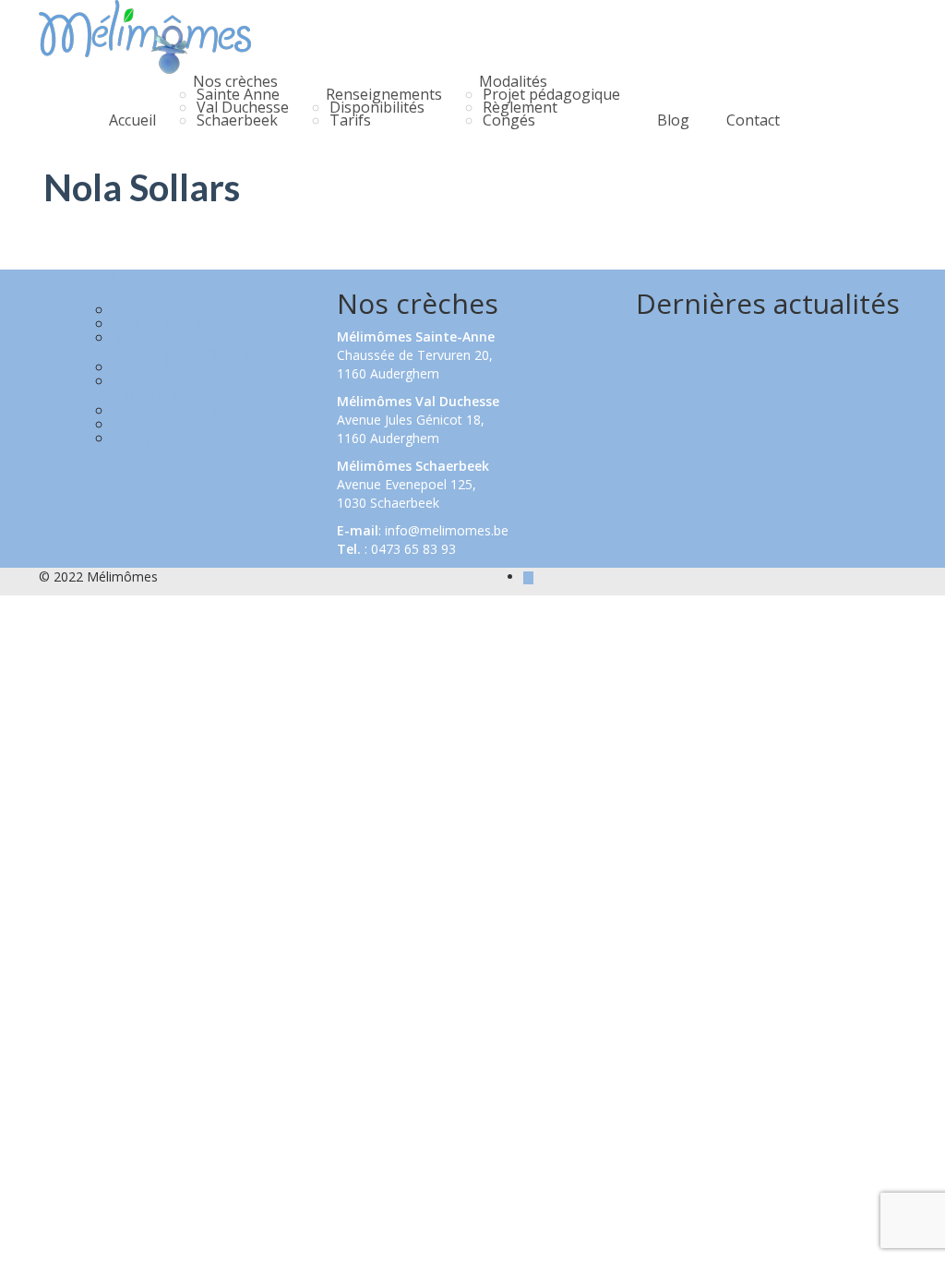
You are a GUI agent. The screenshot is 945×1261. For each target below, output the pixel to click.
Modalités (513, 81)
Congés (509, 120)
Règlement (520, 107)
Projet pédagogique (551, 94)
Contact (753, 120)
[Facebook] (528, 576)
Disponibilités (377, 107)
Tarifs (350, 120)
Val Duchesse (243, 107)
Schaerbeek (237, 120)
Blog (673, 120)
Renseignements (384, 94)
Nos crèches (235, 81)
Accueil (132, 120)
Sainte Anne (238, 94)
